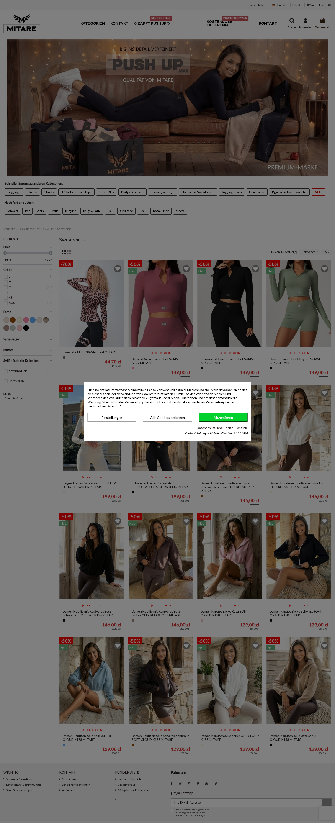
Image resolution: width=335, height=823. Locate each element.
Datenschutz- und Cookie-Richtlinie (222, 428)
